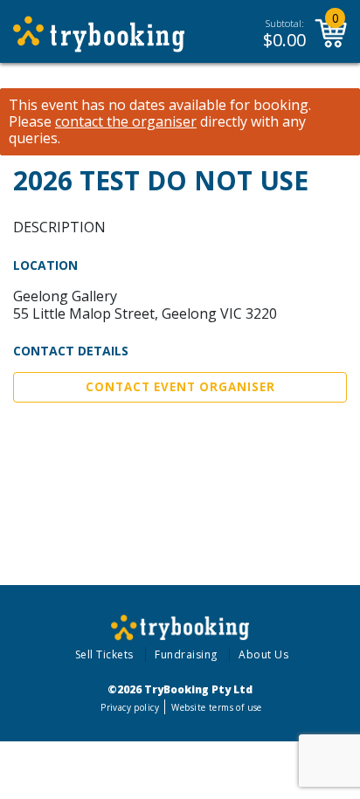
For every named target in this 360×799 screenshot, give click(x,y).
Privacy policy (129, 707)
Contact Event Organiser (180, 387)
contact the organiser (126, 122)
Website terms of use (216, 707)
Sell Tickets (104, 654)
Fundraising (186, 654)
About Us (263, 654)
